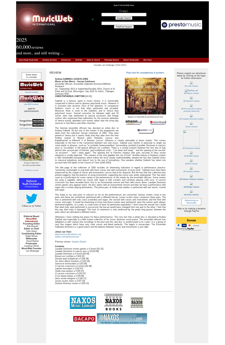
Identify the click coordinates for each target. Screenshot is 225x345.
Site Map (147, 60)
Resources (66, 60)
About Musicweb (131, 60)
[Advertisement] (151, 44)
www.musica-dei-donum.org (68, 234)
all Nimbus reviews (31, 170)
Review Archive (49, 60)
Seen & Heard (93, 60)
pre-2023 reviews (32, 104)
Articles (78, 60)
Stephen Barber (78, 241)
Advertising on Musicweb (191, 201)
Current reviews (31, 92)
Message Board (111, 60)
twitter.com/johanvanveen (67, 236)
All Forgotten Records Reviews (31, 128)
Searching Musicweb (28, 60)
